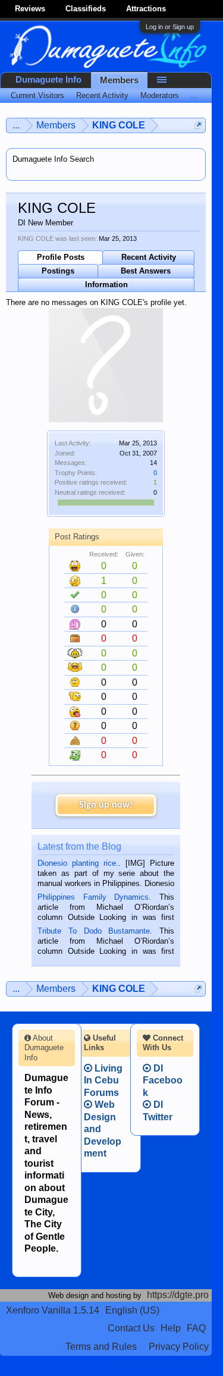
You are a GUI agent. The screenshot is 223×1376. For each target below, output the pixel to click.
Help (171, 1328)
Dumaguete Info (48, 79)
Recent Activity (148, 257)
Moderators (159, 95)
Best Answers (146, 270)
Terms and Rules (101, 1347)
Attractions (146, 8)
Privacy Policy (179, 1347)
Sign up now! (106, 805)
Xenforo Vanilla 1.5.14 (52, 1310)
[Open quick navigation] (198, 125)
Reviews (30, 8)
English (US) (132, 1310)
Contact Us (131, 1328)
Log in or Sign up (170, 26)
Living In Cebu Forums (103, 1080)
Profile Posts (60, 257)
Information (106, 284)
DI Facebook (163, 1080)
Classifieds (85, 8)
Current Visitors (37, 95)
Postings (58, 270)
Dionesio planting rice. (77, 863)
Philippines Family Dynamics (93, 897)
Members (119, 80)
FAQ (196, 1328)
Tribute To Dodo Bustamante (93, 930)
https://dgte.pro (178, 1295)
